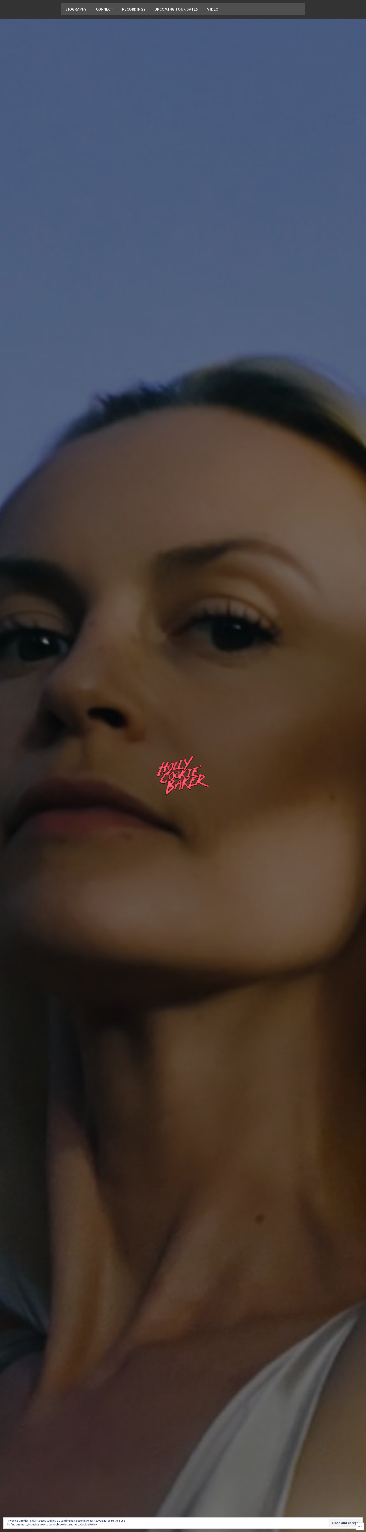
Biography (76, 9)
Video (213, 9)
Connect (104, 9)
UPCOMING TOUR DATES (176, 9)
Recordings (133, 9)
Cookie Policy (88, 1524)
